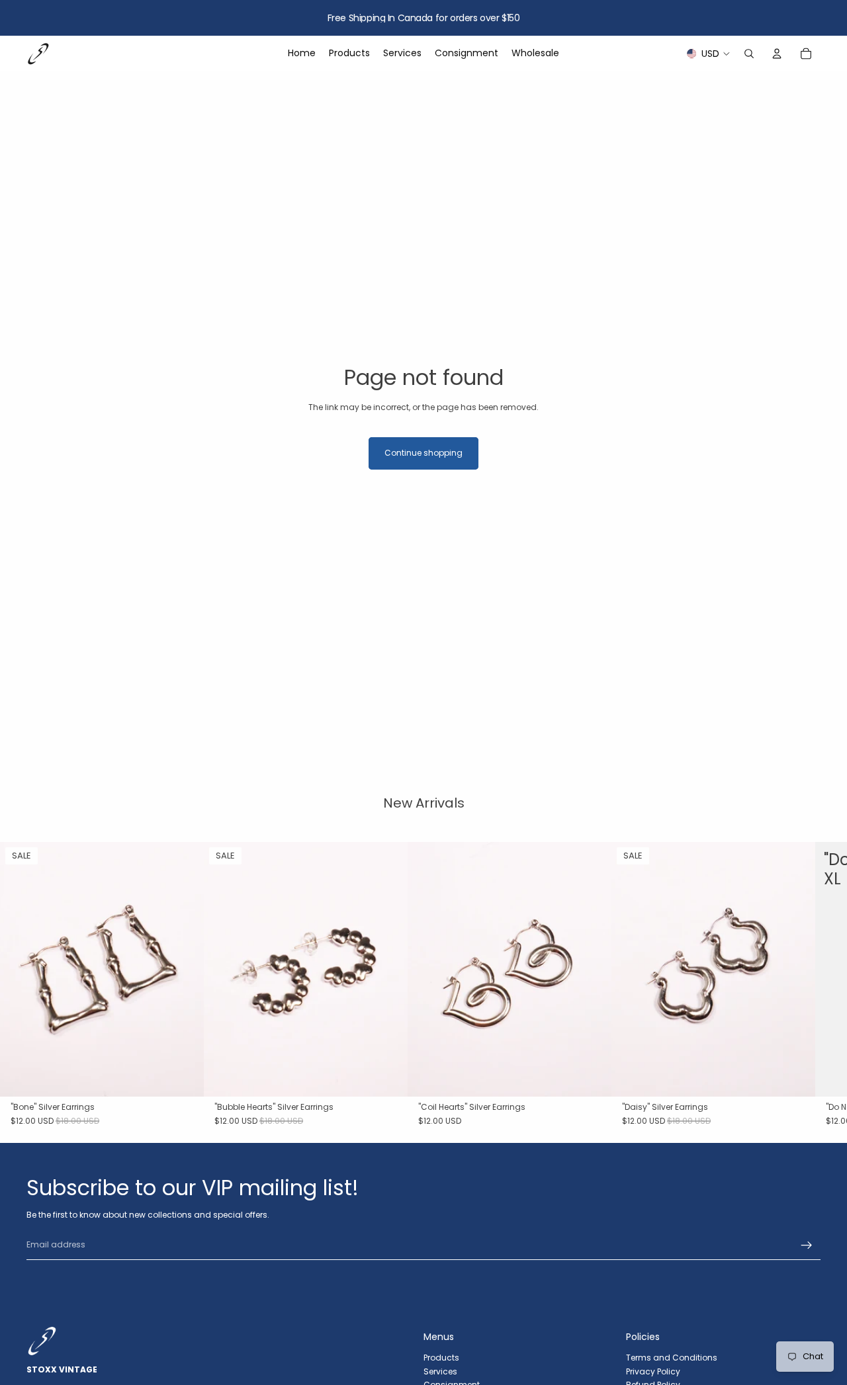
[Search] (749, 53)
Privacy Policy (653, 1371)
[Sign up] (807, 1245)
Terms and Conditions (671, 1357)
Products (441, 1357)
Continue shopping (423, 452)
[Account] (776, 53)
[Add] (183, 1076)
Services (440, 1371)
